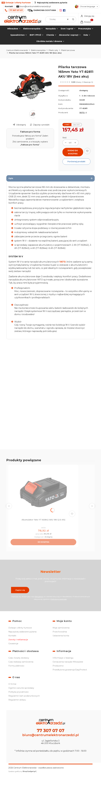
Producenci (58, 666)
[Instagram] (60, 10)
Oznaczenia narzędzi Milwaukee (68, 662)
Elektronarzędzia (38, 50)
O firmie (12, 684)
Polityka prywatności (18, 692)
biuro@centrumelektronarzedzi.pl (35, 6)
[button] (73, 19)
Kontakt (9, 6)
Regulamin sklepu (17, 700)
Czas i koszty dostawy (18, 658)
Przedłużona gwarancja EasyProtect (70, 670)
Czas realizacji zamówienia (20, 662)
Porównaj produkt (76, 161)
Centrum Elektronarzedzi (17, 50)
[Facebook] (64, 10)
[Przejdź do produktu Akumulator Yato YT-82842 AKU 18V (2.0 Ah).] (43, 492)
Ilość (64, 137)
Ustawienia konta (61, 635)
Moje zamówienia (61, 628)
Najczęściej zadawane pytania (22, 632)
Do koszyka (43, 542)
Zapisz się (20, 590)
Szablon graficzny (22, 771)
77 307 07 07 (16, 10)
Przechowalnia (60, 632)
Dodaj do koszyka (73, 152)
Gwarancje (13, 643)
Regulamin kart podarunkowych (24, 696)
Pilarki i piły (53, 50)
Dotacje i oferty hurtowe (20, 628)
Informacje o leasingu (63, 658)
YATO (82, 112)
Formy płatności (16, 666)
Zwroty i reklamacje (18, 639)
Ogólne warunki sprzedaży (21, 688)
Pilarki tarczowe (68, 50)
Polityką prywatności (58, 599)
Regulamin (39, 597)
